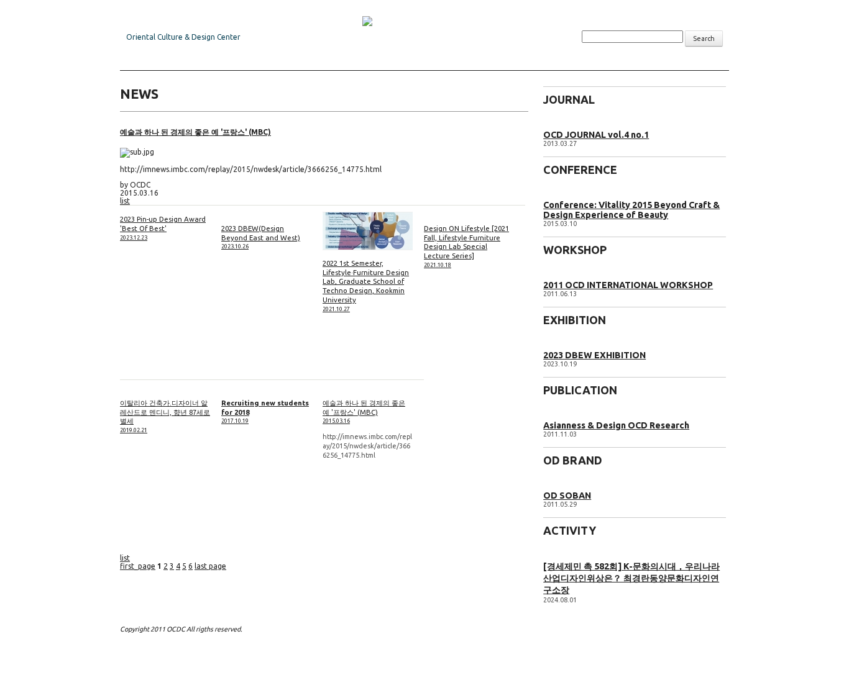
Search (704, 38)
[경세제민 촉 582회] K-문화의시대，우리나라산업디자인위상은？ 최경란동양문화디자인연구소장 (631, 578)
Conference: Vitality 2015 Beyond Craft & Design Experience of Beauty (631, 210)
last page (210, 566)
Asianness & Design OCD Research (616, 425)
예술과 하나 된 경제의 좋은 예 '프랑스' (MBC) (195, 132)
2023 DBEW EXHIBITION (594, 355)
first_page (137, 566)
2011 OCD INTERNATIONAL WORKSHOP (628, 285)
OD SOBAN (567, 496)
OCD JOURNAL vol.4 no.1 (596, 135)
